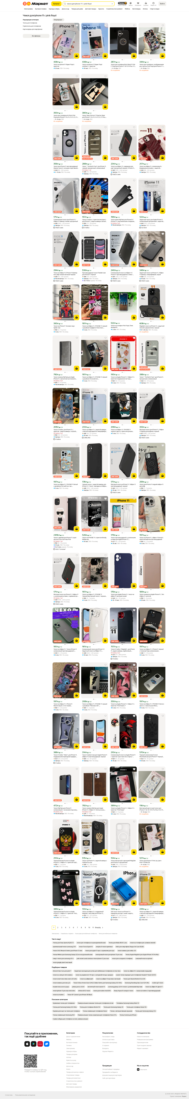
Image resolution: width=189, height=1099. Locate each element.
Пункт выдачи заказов (144, 1045)
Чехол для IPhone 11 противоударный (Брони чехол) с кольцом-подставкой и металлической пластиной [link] (66, 167)
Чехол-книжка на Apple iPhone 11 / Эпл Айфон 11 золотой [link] (151, 595)
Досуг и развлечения (73, 1036)
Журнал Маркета (107, 1051)
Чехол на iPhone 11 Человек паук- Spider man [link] (64, 327)
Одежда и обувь (71, 1051)
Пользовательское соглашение (25, 1095)
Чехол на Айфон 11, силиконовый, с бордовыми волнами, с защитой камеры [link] (150, 167)
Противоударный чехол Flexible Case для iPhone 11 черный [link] (94, 273)
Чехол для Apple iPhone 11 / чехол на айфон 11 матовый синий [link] (122, 595)
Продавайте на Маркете (110, 1072)
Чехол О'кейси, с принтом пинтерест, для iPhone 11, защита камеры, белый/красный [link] (94, 220)
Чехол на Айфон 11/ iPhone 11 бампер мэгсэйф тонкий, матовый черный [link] (65, 273)
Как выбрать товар (108, 1036)
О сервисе (105, 1045)
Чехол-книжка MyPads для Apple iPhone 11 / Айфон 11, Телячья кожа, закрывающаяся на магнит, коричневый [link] (93, 809)
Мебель (68, 1039)
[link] (63, 942)
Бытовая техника (71, 1042)
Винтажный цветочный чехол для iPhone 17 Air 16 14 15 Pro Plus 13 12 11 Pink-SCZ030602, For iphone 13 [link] (151, 809)
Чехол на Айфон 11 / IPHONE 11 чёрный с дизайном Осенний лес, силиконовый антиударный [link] (94, 378)
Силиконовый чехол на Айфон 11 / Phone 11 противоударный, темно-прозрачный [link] (122, 273)
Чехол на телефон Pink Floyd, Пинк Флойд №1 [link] (122, 326)
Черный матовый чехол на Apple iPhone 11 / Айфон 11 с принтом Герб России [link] (65, 861)
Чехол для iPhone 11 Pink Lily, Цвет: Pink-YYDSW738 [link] (150, 861)
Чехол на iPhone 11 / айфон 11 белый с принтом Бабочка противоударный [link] (151, 538)
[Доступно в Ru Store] (46, 1046)
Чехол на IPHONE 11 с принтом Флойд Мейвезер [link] (94, 538)
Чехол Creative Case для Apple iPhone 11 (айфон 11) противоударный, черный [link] (94, 755)
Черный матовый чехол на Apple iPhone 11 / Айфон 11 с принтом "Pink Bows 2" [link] (65, 912)
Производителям (142, 1042)
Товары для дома (71, 1054)
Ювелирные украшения (74, 1087)
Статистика (8, 1095)
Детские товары (71, 1084)
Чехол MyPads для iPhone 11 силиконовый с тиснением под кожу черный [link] (65, 809)
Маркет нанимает (142, 1048)
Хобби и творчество (72, 1063)
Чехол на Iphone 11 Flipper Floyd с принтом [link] (64, 65)
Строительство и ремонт (74, 1081)
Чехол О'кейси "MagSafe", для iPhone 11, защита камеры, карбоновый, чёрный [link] (123, 650)
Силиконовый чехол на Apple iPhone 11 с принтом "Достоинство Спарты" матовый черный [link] (123, 756)
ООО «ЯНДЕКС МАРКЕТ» (179, 1094)
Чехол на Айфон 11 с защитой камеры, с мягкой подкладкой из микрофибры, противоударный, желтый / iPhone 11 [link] (151, 912)
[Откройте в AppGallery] (40, 1046)
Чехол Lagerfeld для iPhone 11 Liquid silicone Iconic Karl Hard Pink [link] (65, 538)
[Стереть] (112, 4)
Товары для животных (73, 1078)
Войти (162, 4)
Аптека (68, 1057)
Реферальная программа (145, 1039)
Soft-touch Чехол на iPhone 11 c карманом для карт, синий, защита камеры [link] (121, 912)
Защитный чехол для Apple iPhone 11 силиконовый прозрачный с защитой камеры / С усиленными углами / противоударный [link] (151, 220)
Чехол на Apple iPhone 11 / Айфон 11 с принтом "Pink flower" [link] (122, 809)
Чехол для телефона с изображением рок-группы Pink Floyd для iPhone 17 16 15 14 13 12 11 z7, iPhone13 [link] (151, 65)
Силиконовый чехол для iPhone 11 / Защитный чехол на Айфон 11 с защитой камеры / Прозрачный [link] (93, 650)
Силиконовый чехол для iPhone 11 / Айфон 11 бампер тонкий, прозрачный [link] (66, 220)
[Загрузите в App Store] (27, 1046)
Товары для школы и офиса (75, 1072)
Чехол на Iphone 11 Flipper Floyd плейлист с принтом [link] (92, 65)
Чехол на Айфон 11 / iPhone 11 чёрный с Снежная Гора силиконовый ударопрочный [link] (151, 650)
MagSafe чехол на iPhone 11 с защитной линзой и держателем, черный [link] (151, 327)
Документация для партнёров (112, 1075)
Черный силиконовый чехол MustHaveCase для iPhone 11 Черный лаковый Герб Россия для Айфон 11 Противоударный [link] (151, 756)
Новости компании (143, 1036)
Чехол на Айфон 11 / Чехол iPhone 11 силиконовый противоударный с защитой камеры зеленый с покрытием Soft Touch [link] (65, 650)
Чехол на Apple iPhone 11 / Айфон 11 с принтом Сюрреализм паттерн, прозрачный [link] (122, 378)
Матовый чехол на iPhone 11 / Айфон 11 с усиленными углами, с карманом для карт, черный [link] (66, 595)
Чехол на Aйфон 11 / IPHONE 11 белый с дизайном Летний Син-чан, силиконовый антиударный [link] (66, 485)
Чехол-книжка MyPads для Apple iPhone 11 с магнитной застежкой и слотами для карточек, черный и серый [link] (65, 378)
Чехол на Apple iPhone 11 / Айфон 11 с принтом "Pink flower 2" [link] (122, 705)
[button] (58, 19)
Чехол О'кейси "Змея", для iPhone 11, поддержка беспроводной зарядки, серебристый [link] (65, 756)
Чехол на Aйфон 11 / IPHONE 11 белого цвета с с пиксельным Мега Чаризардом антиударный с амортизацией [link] (151, 705)
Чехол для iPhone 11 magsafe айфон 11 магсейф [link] (151, 485)
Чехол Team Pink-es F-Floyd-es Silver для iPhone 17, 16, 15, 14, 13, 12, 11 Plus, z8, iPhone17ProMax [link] (94, 116)
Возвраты (105, 1048)
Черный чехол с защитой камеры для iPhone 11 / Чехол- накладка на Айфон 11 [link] (94, 485)
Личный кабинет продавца (110, 1069)
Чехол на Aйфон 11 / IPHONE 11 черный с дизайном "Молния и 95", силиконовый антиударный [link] (94, 705)
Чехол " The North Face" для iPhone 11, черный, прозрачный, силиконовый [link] (94, 167)
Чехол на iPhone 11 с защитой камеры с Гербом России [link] (94, 861)
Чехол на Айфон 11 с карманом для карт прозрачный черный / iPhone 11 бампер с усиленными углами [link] (122, 167)
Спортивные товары (72, 1075)
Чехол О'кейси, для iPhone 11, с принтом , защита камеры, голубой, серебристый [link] (65, 430)
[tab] (28, 9)
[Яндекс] (184, 1096)
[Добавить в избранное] (77, 25)
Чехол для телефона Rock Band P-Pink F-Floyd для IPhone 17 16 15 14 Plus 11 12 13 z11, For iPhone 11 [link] (123, 65)
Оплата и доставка (108, 1039)
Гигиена (68, 1045)
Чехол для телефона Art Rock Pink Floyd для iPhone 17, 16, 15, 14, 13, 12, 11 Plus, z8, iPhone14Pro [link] (65, 116)
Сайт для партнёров (108, 1078)
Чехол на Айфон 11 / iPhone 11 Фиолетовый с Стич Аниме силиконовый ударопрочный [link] (63, 705)
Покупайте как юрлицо (109, 1042)
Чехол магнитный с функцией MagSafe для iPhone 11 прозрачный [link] (123, 861)
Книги (68, 1069)
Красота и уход (71, 1060)
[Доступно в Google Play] (33, 1046)
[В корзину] (77, 56)
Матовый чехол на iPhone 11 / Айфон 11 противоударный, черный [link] (123, 485)
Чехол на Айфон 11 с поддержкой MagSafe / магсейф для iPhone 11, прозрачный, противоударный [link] (92, 912)
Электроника (70, 1048)
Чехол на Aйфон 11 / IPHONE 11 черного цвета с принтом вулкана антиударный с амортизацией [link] (121, 430)
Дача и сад (69, 1066)
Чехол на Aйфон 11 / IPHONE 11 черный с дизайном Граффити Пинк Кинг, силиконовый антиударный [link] (94, 327)
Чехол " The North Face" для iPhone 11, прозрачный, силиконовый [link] (151, 378)
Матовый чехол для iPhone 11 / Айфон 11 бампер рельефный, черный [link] (151, 430)
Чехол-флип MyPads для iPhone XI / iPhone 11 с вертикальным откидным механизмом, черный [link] (122, 220)
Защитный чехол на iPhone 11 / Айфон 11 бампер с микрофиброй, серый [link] (151, 273)
